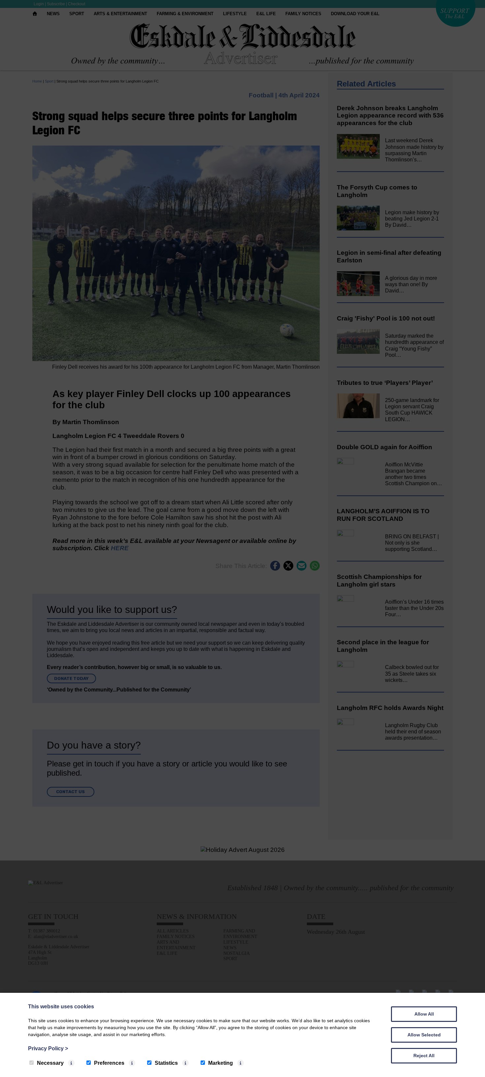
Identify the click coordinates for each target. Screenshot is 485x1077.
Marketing (220, 1063)
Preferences (109, 1063)
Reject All (424, 1055)
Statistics (166, 1063)
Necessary (50, 1063)
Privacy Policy (48, 1048)
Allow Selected (424, 1034)
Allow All (424, 1014)
